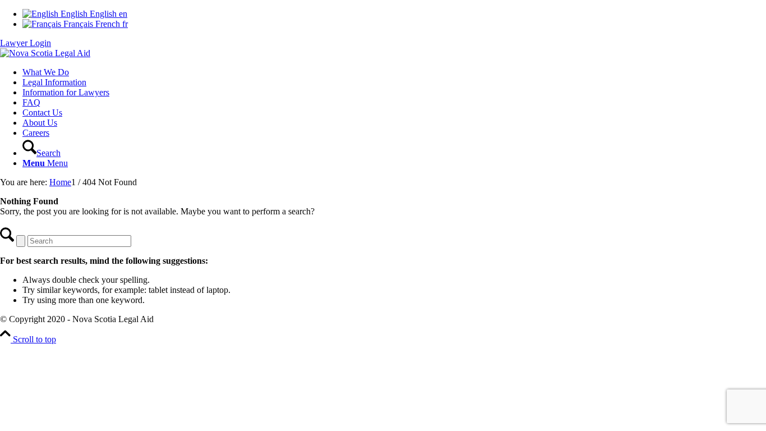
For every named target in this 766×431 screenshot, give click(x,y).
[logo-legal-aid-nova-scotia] (45, 53)
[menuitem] (394, 72)
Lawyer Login (25, 43)
